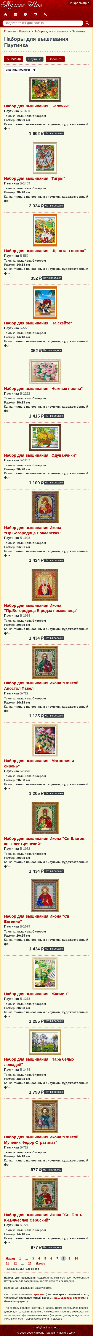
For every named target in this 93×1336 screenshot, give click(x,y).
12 (15, 1263)
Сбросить (55, 59)
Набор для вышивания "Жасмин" (36, 994)
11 (7, 1263)
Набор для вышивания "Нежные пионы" (43, 388)
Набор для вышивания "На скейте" (38, 323)
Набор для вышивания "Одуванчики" (40, 455)
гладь (55, 1297)
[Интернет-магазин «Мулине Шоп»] (21, 5)
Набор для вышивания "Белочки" (37, 106)
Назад (10, 1258)
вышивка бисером (72, 1297)
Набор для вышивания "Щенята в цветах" (45, 251)
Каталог (24, 31)
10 (76, 1258)
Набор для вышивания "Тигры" (34, 178)
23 (30, 1263)
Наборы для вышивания (51, 31)
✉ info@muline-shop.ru (46, 1327)
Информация (79, 3)
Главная (10, 31)
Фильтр (15, 58)
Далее (40, 1263)
